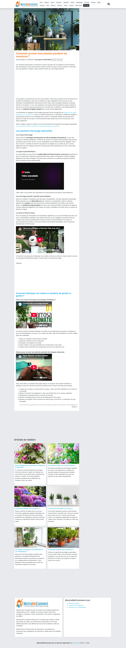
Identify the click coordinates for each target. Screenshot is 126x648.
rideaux (53, 5)
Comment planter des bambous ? (61, 549)
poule (65, 5)
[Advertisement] (30, 84)
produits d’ (67, 112)
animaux (59, 5)
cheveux (86, 2)
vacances (60, 59)
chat (47, 5)
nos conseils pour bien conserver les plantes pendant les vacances (37, 126)
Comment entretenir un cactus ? (60, 508)
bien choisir (79, 5)
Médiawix (76, 643)
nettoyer (58, 2)
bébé (98, 2)
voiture (53, 2)
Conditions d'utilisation (76, 605)
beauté (47, 2)
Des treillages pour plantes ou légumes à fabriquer (30, 466)
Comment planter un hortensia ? (27, 508)
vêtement (66, 2)
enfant (72, 2)
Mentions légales (74, 603)
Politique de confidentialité (77, 607)
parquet (42, 5)
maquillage (79, 2)
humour (71, 5)
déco (41, 2)
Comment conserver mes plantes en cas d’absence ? (29, 550)
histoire (93, 2)
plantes (54, 59)
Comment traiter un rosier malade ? (62, 465)
